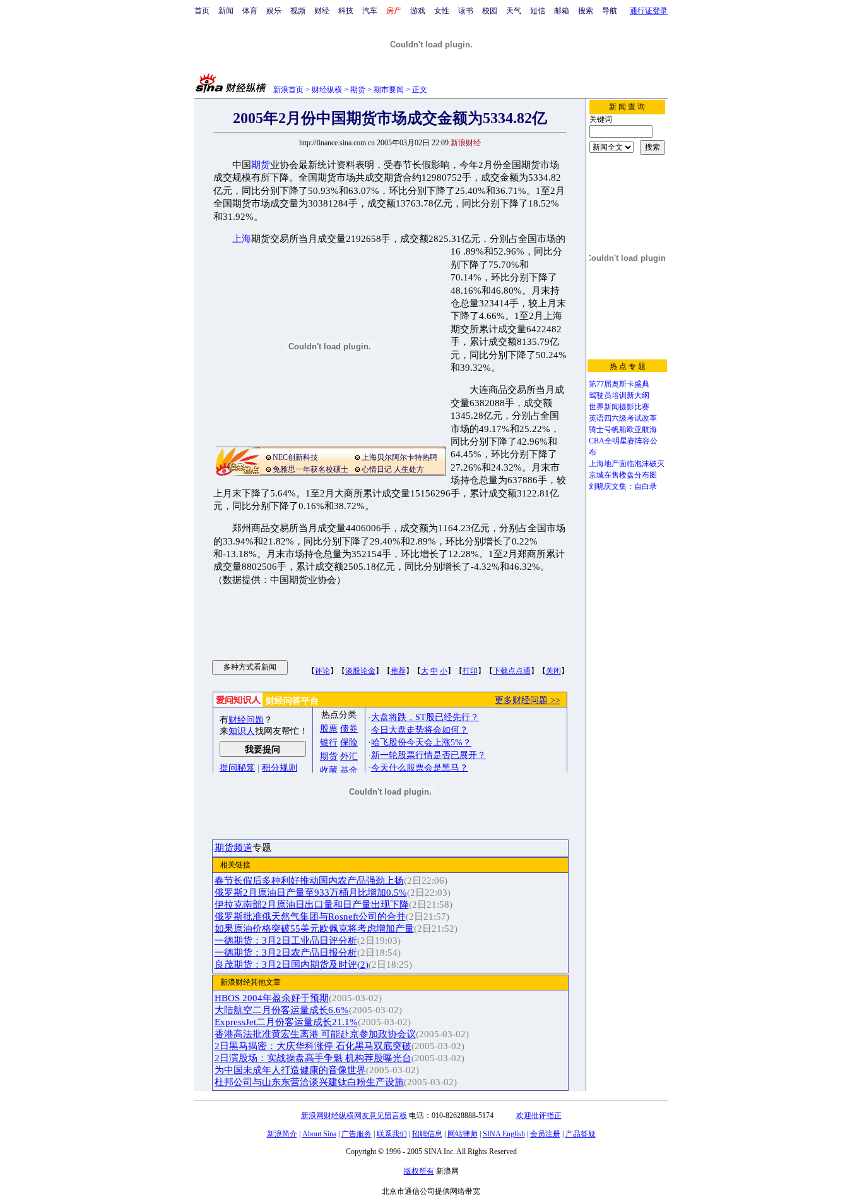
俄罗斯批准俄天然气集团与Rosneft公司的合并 (310, 916)
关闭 (553, 670)
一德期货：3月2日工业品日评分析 (286, 940)
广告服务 (356, 1133)
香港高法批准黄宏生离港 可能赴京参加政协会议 (315, 1034)
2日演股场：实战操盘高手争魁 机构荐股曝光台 (313, 1058)
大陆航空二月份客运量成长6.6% (282, 1010)
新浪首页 (288, 89)
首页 (202, 10)
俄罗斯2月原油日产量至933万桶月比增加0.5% (311, 892)
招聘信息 (427, 1133)
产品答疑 (580, 1133)
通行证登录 (649, 10)
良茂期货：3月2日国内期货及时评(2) (292, 964)
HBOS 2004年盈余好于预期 (272, 998)
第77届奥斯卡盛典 (619, 384)
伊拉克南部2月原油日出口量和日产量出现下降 (312, 904)
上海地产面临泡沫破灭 (626, 463)
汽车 (369, 10)
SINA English (504, 1133)
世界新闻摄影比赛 (619, 406)
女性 (441, 10)
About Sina (319, 1133)
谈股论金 (360, 670)
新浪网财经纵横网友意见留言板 (354, 1115)
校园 (489, 10)
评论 (322, 670)
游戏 (417, 10)
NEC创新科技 (295, 457)
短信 (537, 10)
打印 (470, 670)
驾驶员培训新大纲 (619, 395)
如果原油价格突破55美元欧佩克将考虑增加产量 (314, 928)
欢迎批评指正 (539, 1115)
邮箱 (561, 10)
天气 (513, 10)
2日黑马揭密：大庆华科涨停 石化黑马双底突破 (313, 1046)
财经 (321, 10)
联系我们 (392, 1133)
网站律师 (462, 1133)
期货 (357, 89)
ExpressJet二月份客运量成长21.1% (286, 1022)
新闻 (225, 10)
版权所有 (419, 1171)
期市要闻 (389, 89)
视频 (297, 10)
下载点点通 (512, 670)
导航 (609, 10)
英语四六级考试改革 (623, 418)
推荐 (398, 670)
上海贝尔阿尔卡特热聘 (399, 457)
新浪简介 (282, 1133)
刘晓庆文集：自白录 (623, 486)
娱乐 (273, 10)
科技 (345, 10)
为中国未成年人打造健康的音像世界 (290, 1070)
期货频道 (233, 848)
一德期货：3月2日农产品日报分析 (286, 952)
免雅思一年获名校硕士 (310, 469)
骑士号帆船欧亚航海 (623, 429)
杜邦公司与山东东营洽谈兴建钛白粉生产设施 (309, 1082)
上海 (241, 239)
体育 (249, 10)
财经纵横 (327, 89)
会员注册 (545, 1133)
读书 (465, 10)
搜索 (585, 10)
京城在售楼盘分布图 (623, 475)
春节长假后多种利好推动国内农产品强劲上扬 (309, 880)
